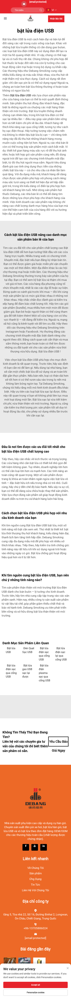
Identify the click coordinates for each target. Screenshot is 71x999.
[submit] (40, 10)
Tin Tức (35, 884)
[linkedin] (43, 847)
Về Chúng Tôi (35, 868)
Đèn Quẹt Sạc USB (28, 650)
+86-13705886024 (36, 928)
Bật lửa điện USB (49, 351)
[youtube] (34, 847)
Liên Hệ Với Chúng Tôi (35, 890)
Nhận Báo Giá (56, 19)
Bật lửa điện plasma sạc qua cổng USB (44, 673)
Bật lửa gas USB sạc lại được (27, 671)
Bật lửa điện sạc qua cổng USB (44, 654)
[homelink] (30, 18)
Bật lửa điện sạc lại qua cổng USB (61, 654)
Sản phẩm (35, 873)
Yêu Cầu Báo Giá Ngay (58, 743)
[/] (35, 798)
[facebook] (25, 847)
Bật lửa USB (10, 650)
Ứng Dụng (35, 879)
